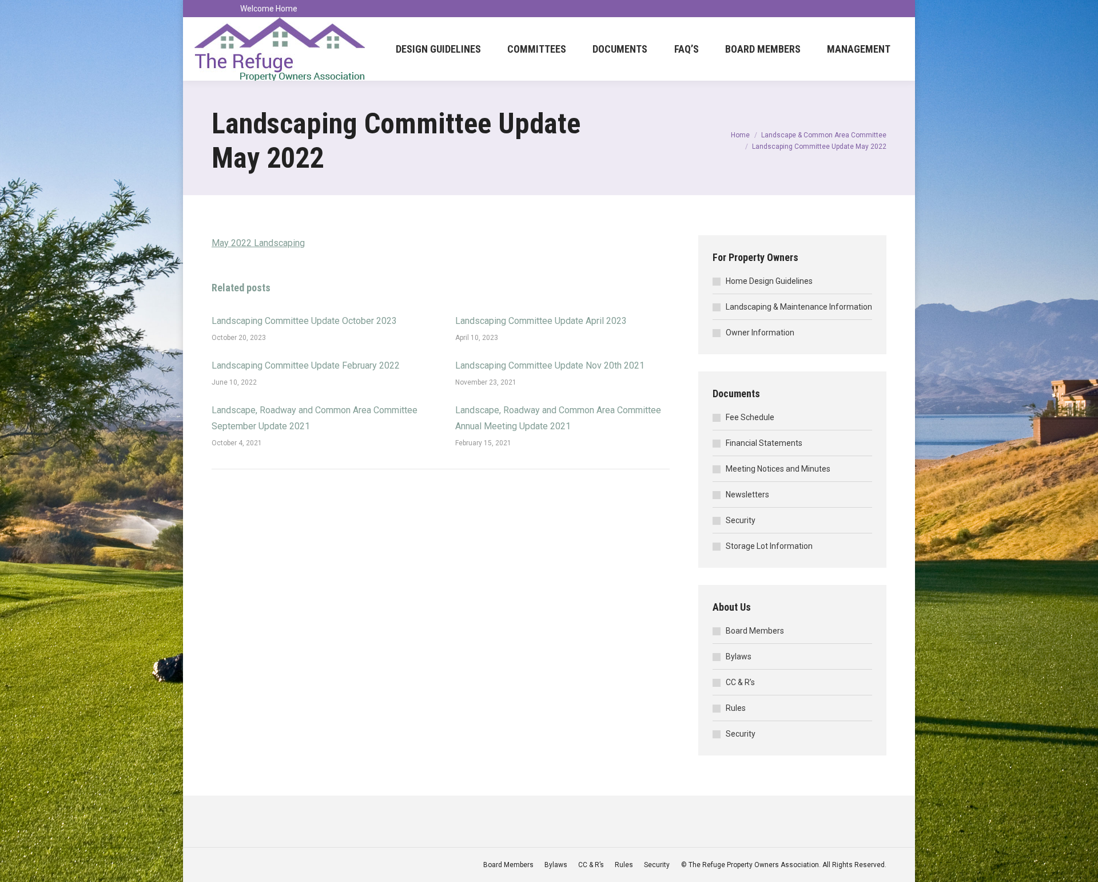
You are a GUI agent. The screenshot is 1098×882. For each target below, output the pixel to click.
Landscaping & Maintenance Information (799, 306)
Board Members (755, 630)
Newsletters (747, 494)
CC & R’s (740, 682)
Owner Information (760, 332)
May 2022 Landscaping (258, 243)
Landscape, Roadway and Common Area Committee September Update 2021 (314, 418)
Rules (736, 708)
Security (740, 520)
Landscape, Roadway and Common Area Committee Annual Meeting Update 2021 (558, 418)
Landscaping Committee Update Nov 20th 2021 (550, 365)
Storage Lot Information (769, 546)
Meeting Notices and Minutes (778, 468)
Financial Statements (764, 443)
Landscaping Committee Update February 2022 (306, 365)
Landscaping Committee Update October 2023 (304, 320)
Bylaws (738, 656)
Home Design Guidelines (769, 281)
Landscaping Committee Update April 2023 (541, 320)
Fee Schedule (750, 417)
